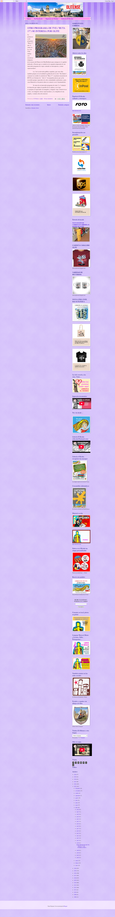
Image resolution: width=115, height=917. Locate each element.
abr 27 (78, 812)
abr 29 (78, 809)
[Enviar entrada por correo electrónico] (55, 98)
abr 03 (78, 855)
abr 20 (78, 823)
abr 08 (78, 843)
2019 (75, 870)
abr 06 (78, 850)
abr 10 (78, 840)
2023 (75, 781)
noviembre (77, 790)
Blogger (65, 906)
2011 (75, 890)
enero (76, 865)
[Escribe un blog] (59, 99)
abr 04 (78, 852)
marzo (76, 860)
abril (76, 807)
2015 (75, 880)
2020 (75, 868)
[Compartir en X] (61, 99)
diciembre (77, 788)
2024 (75, 779)
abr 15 (78, 833)
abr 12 (78, 835)
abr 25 (78, 814)
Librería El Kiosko (67, 19)
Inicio (29, 19)
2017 (75, 875)
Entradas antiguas (63, 105)
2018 (75, 873)
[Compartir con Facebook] (62, 99)
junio (76, 802)
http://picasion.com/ (76, 110)
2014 (75, 882)
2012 (75, 887)
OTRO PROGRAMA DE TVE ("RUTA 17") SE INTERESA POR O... (82, 846)
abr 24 (78, 816)
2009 (75, 894)
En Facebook (38, 19)
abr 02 (78, 857)
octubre (77, 793)
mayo (76, 805)
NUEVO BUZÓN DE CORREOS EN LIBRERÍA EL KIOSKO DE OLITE (81, 224)
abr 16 (78, 831)
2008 (75, 897)
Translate (83, 737)
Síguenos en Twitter (52, 19)
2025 (75, 777)
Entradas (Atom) (35, 108)
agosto (76, 798)
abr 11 (78, 838)
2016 (75, 878)
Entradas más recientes (32, 105)
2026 (75, 774)
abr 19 (78, 826)
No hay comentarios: (48, 98)
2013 (75, 885)
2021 (75, 786)
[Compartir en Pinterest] (64, 99)
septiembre (77, 795)
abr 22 (78, 819)
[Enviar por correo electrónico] (58, 99)
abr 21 (78, 821)
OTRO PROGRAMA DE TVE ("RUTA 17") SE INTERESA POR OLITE (46, 29)
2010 (75, 892)
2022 (75, 784)
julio (76, 800)
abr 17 (78, 828)
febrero (77, 863)
